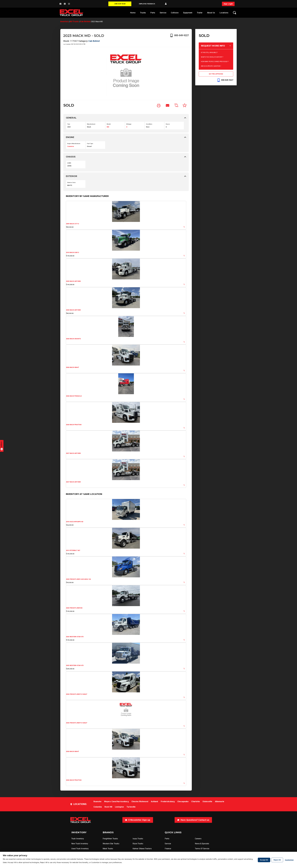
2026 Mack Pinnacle (74, 396)
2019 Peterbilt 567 (73, 550)
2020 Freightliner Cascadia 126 (78, 579)
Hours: (168, 124)
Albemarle (219, 801)
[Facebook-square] (60, 4)
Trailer (199, 13)
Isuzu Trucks (138, 839)
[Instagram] (69, 4)
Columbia (98, 807)
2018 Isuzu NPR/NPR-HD (74, 522)
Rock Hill (108, 807)
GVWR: (69, 163)
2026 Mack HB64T (72, 367)
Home (132, 13)
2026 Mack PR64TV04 (73, 424)
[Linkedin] (65, 4)
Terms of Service (202, 848)
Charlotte (195, 801)
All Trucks (74, 21)
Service (163, 13)
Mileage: (129, 124)
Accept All (264, 860)
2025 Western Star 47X (75, 665)
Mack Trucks (108, 848)
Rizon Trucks (138, 843)
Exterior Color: (71, 182)
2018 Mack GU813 (72, 252)
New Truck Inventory (79, 843)
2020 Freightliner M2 (74, 608)
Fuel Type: (90, 143)
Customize (289, 860)
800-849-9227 (181, 35)
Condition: (149, 124)
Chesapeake (183, 801)
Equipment (187, 13)
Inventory (64, 21)
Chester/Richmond (139, 801)
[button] (166, 3)
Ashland (154, 801)
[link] (158, 106)
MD (108, 127)
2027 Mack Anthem (73, 453)
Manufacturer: (91, 124)
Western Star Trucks (111, 843)
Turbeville (131, 807)
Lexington (119, 807)
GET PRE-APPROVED (216, 74)
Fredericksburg (168, 801)
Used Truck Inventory (80, 848)
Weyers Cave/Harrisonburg (116, 801)
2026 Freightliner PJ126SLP (76, 694)
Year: (68, 124)
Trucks (143, 13)
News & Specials (202, 843)
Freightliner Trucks (110, 839)
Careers (198, 839)
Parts (152, 13)
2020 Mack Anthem (73, 281)
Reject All (277, 860)
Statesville (207, 801)
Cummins (70, 146)
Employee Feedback (147, 4)
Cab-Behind (85, 21)
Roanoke (97, 801)
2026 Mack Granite (73, 339)
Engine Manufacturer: (74, 143)
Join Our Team (120, 4)
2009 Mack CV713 (72, 224)
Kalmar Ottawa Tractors (142, 848)
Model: (109, 124)
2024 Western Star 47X (75, 637)
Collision (175, 13)
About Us (211, 13)
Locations (224, 13)
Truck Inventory (77, 839)
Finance (168, 848)
